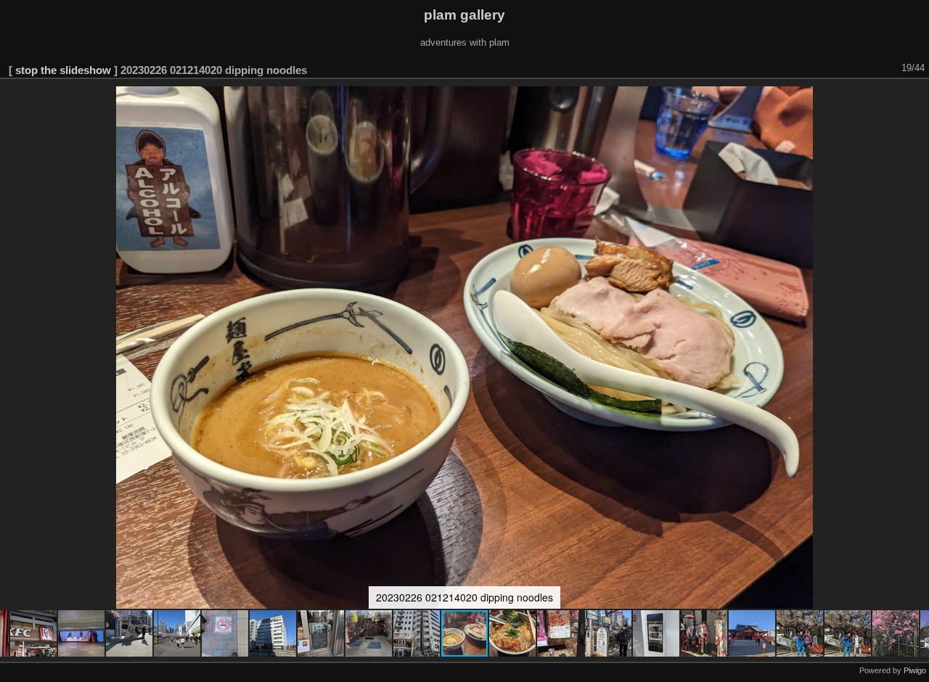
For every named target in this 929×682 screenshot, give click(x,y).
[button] (34, 633)
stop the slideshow (63, 70)
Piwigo (915, 670)
